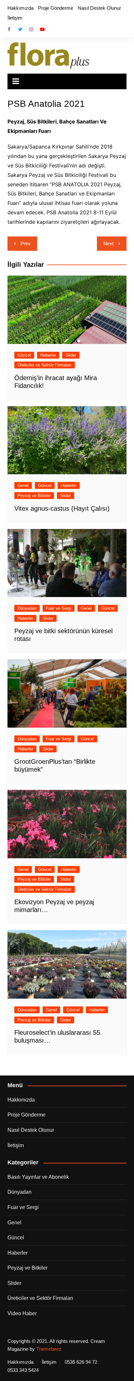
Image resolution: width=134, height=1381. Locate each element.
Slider (70, 355)
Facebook (9, 29)
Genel (23, 485)
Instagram (31, 29)
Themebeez (48, 1349)
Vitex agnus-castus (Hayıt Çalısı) (62, 508)
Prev (25, 243)
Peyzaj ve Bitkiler (34, 495)
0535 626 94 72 (81, 1362)
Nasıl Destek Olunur (99, 8)
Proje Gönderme (55, 8)
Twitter (20, 29)
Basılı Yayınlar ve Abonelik (38, 1177)
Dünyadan (27, 608)
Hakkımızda (20, 8)
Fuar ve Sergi (58, 608)
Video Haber (22, 1313)
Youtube (42, 29)
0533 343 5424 (23, 1370)
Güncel (24, 355)
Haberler (48, 355)
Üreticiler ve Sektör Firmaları (45, 365)
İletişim (14, 18)
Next (108, 243)
